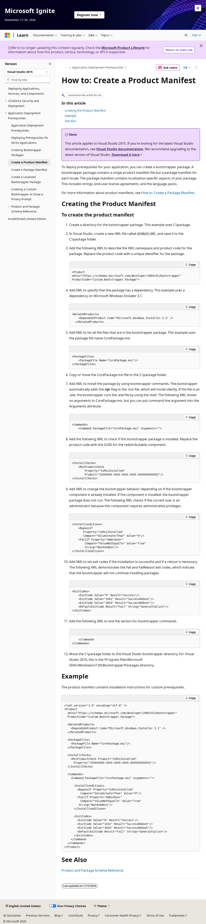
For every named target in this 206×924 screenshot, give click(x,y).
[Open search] (186, 35)
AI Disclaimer (12, 915)
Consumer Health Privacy (122, 915)
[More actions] (196, 67)
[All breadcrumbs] (65, 67)
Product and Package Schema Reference (92, 870)
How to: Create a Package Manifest (168, 193)
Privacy (92, 915)
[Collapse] (50, 64)
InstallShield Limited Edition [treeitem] (27, 219)
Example (70, 116)
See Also (70, 121)
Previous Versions (38, 915)
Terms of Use (155, 915)
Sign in (196, 35)
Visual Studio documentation (119, 149)
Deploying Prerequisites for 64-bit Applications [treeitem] (29, 140)
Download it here (125, 154)
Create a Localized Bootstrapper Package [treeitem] (26, 179)
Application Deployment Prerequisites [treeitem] (27, 127)
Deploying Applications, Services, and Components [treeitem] (26, 91)
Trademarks (177, 915)
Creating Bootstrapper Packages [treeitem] (26, 152)
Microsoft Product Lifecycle (123, 48)
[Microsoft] (7, 35)
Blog (58, 915)
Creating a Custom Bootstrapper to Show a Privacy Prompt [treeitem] (27, 194)
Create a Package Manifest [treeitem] (29, 170)
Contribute (75, 915)
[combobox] (27, 72)
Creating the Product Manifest (85, 110)
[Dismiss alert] (198, 8)
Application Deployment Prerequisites (97, 67)
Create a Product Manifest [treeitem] (29, 162)
